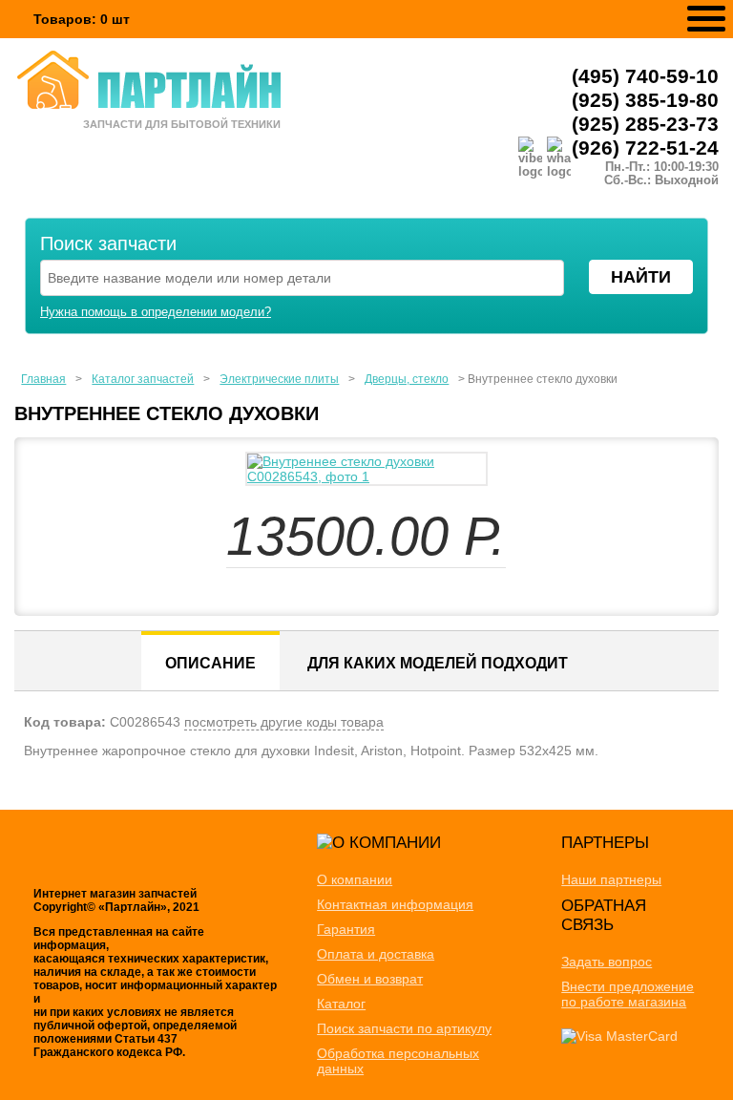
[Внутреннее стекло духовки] (366, 469)
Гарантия (346, 929)
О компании (354, 879)
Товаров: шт (81, 19)
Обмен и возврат (370, 978)
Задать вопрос (606, 961)
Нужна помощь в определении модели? (155, 312)
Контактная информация (395, 904)
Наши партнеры (611, 879)
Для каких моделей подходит (437, 663)
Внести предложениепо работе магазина (627, 994)
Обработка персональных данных (398, 1061)
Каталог (341, 1003)
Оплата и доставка (375, 954)
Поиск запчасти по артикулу (404, 1028)
